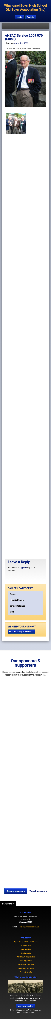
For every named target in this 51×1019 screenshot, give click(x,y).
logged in (23, 568)
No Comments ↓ (35, 48)
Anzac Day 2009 (21, 43)
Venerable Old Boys (26, 968)
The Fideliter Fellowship (26, 964)
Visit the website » (25, 1006)
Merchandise (26, 949)
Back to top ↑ (8, 904)
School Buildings (17, 606)
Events (13, 594)
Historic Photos (17, 600)
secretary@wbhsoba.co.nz (28, 927)
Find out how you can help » (21, 631)
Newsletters (26, 946)
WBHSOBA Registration (26, 957)
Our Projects (26, 953)
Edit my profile (26, 961)
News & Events (26, 972)
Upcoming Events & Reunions (26, 942)
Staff (12, 612)
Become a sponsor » (16, 891)
